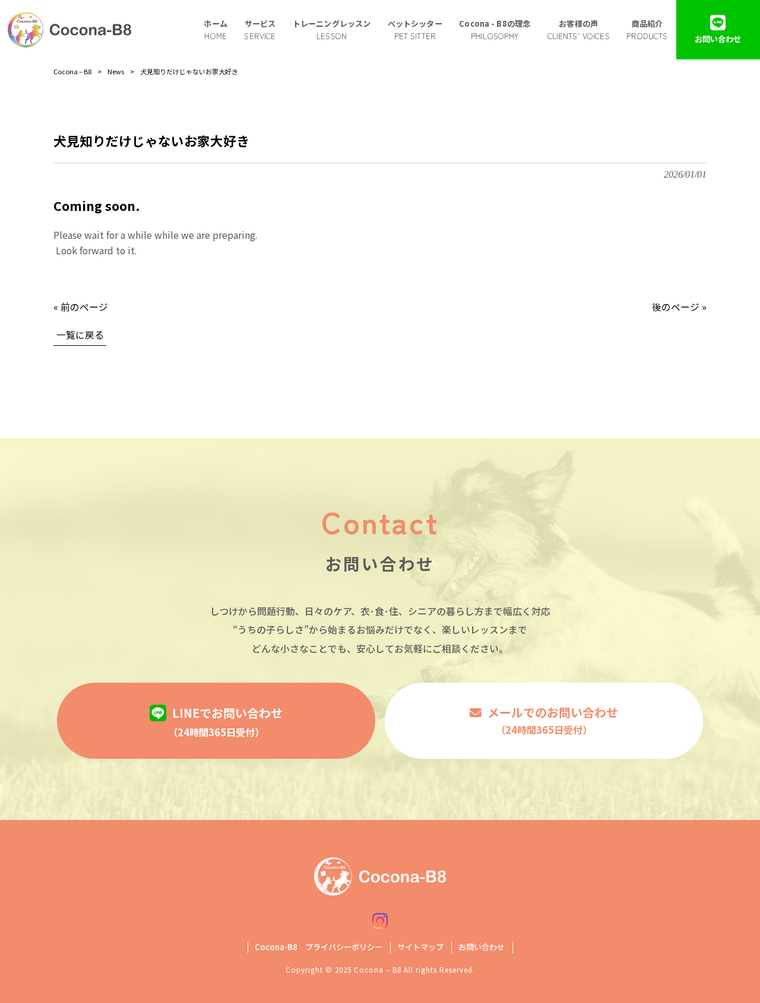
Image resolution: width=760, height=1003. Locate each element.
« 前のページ (80, 307)
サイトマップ (420, 947)
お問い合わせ (481, 947)
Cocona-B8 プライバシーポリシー (318, 947)
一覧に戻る (80, 335)
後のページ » (679, 307)
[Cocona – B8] (69, 29)
